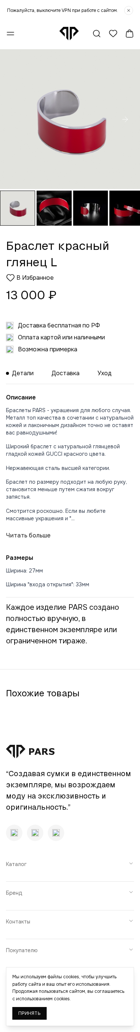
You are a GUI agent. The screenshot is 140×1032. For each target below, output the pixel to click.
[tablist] (70, 373)
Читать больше (28, 535)
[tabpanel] (70, 486)
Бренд (14, 893)
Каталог (16, 864)
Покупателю (22, 950)
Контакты (18, 921)
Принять (29, 1013)
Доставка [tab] (66, 373)
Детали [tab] (23, 373)
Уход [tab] (104, 373)
